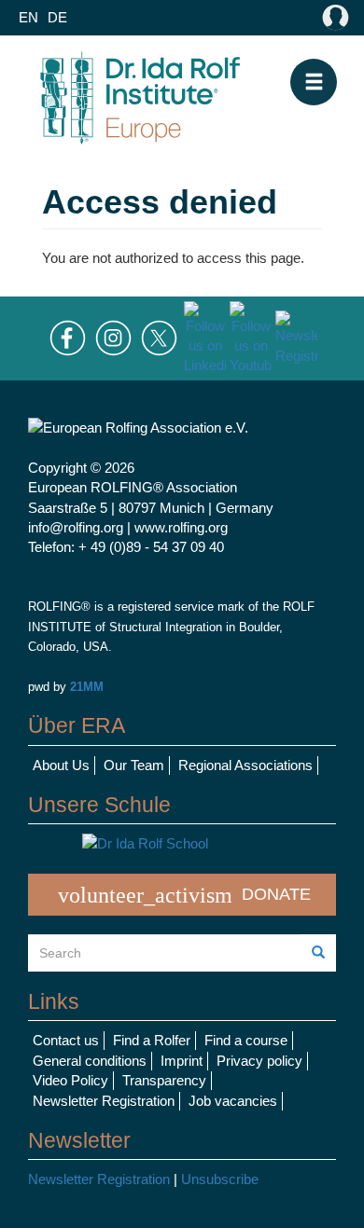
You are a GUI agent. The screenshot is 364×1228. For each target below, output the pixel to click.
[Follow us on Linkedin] (205, 337)
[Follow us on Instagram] (113, 337)
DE (57, 17)
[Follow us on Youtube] (251, 337)
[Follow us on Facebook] (68, 337)
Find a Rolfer (151, 1040)
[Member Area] (331, 18)
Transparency (164, 1080)
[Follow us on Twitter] (159, 337)
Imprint (182, 1061)
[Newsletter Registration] (296, 337)
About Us (61, 765)
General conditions (90, 1061)
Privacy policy (259, 1061)
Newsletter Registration (104, 1101)
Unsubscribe (220, 1179)
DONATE (184, 895)
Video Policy (70, 1080)
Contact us (66, 1040)
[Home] (140, 95)
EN (28, 17)
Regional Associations (245, 765)
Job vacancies (233, 1101)
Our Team (134, 765)
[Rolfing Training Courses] (182, 843)
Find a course (245, 1040)
